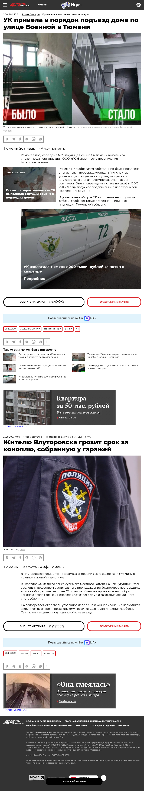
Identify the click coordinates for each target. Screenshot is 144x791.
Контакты (81, 725)
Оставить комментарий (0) (114, 302)
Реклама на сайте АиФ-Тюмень (43, 721)
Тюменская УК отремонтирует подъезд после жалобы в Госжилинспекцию (112, 355)
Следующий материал (74, 781)
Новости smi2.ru (15, 426)
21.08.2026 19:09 (11, 436)
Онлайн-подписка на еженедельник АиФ (49, 725)
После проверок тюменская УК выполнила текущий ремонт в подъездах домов (42, 355)
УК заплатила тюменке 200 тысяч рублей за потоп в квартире (74, 269)
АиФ (22, 549)
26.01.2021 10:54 (11, 14)
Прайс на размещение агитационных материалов (93, 721)
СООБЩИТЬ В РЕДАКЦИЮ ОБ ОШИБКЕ (110, 725)
